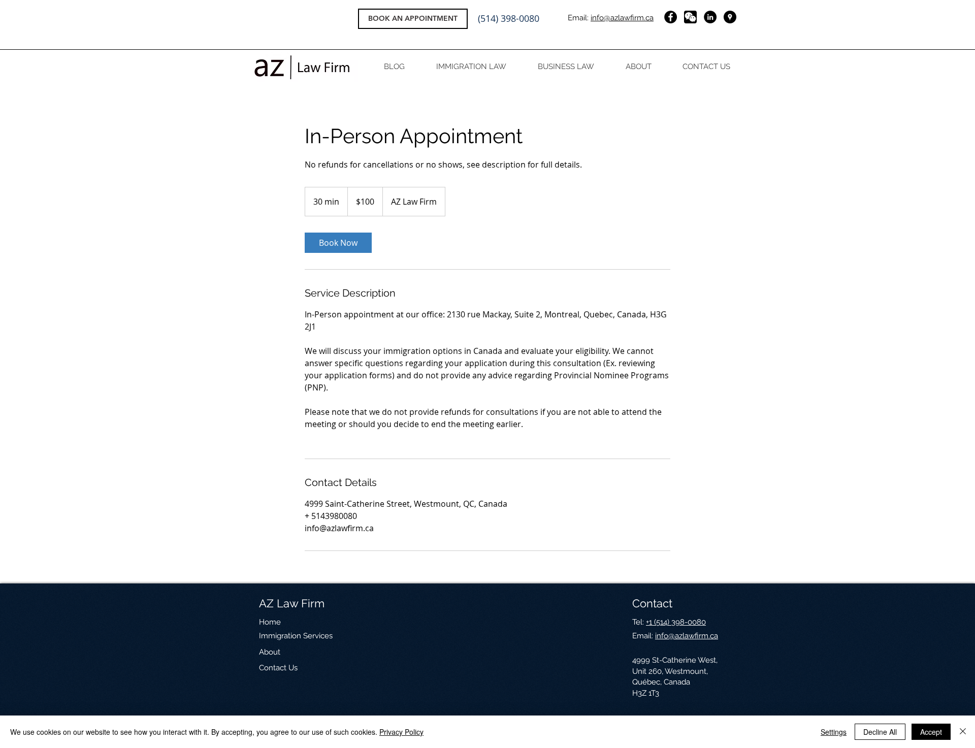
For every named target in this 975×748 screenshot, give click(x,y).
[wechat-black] (690, 17)
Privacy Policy (401, 732)
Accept (931, 732)
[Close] (963, 732)
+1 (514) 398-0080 (676, 622)
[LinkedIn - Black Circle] (710, 17)
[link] (338, 243)
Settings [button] (834, 732)
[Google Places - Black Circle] (730, 17)
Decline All (880, 732)
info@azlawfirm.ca (622, 17)
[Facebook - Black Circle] (670, 17)
